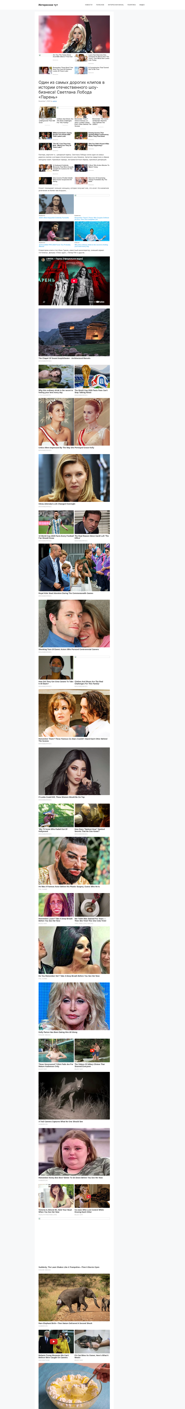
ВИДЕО (142, 5)
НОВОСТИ (88, 5)
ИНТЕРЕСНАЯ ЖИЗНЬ (116, 5)
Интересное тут (48, 4)
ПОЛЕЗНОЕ (100, 5)
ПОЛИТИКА (131, 5)
